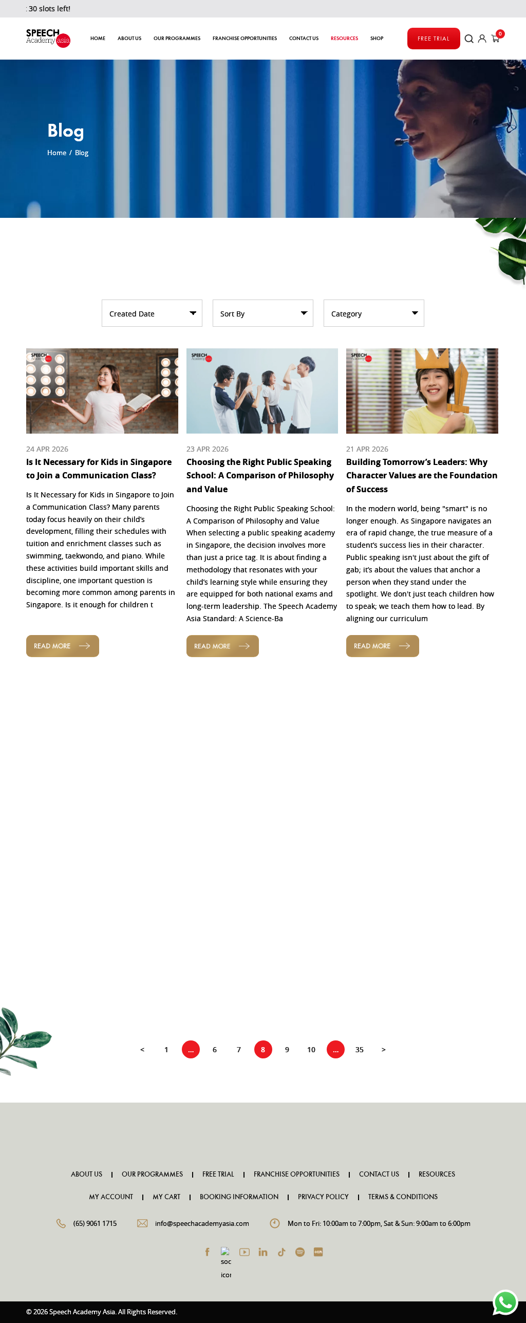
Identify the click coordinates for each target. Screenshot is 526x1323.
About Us (129, 38)
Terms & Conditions (403, 1197)
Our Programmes (152, 1175)
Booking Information (239, 1197)
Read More (62, 645)
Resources (437, 1175)
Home (97, 38)
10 (311, 1049)
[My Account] (482, 38)
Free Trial (433, 38)
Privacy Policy (323, 1197)
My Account (111, 1197)
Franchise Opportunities (245, 38)
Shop (376, 38)
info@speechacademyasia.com (202, 1223)
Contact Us (303, 38)
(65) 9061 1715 (95, 1223)
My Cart (166, 1197)
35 (359, 1049)
